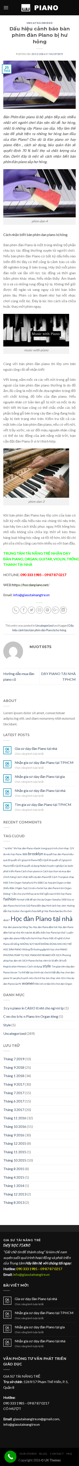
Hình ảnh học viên (56, 905)
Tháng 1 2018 (13, 1076)
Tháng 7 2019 (13, 1059)
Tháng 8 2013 (13, 1202)
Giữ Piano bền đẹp (36, 905)
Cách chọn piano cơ (31, 871)
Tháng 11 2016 (14, 1118)
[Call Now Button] (10, 1457)
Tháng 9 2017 (13, 1084)
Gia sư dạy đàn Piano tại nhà (36, 748)
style (47, 966)
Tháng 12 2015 (14, 1143)
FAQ (69, 1453)
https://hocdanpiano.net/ (30, 585)
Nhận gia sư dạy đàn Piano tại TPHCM (44, 762)
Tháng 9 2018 (13, 1067)
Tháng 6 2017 (13, 1101)
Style (7, 1025)
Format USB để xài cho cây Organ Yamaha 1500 (41, 899)
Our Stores (28, 1453)
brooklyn (35, 853)
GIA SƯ (9, 1240)
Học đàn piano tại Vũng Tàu (17, 927)
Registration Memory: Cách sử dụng (22, 966)
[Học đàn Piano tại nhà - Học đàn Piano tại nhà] (39, 7)
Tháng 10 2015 (14, 1160)
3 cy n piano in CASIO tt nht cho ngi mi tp (33, 1008)
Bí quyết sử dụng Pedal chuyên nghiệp (42, 865)
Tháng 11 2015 (14, 1152)
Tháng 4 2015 (13, 1177)
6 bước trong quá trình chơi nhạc (51, 848)
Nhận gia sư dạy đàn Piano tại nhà (40, 790)
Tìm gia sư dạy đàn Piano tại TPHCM (43, 804)
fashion (9, 899)
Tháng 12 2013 (14, 1194)
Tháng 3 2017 (13, 1109)
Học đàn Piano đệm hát (45, 927)
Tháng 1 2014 (13, 1185)
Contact (57, 1453)
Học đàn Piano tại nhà (42, 918)
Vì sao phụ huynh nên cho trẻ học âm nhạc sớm (35, 978)
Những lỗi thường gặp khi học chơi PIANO (44, 949)
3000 (24, 854)
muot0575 (56, 54)
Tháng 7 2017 (13, 1093)
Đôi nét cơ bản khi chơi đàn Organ (53, 983)
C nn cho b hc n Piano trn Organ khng (30, 1016)
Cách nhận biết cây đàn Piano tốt (33, 876)
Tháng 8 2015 (13, 1169)
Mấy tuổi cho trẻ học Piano (34, 938)
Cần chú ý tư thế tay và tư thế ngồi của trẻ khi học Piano (41, 893)
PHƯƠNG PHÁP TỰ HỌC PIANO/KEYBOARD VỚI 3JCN (32, 955)
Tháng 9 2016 (13, 1135)
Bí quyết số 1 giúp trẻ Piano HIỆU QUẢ (28, 860)
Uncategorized (39, 23)
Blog (43, 1453)
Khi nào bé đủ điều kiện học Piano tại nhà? (43, 932)
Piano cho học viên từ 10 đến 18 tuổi (47, 960)
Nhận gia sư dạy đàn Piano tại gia (40, 776)
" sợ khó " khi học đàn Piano (18, 848)
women (28, 983)
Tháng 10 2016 (14, 1126)
